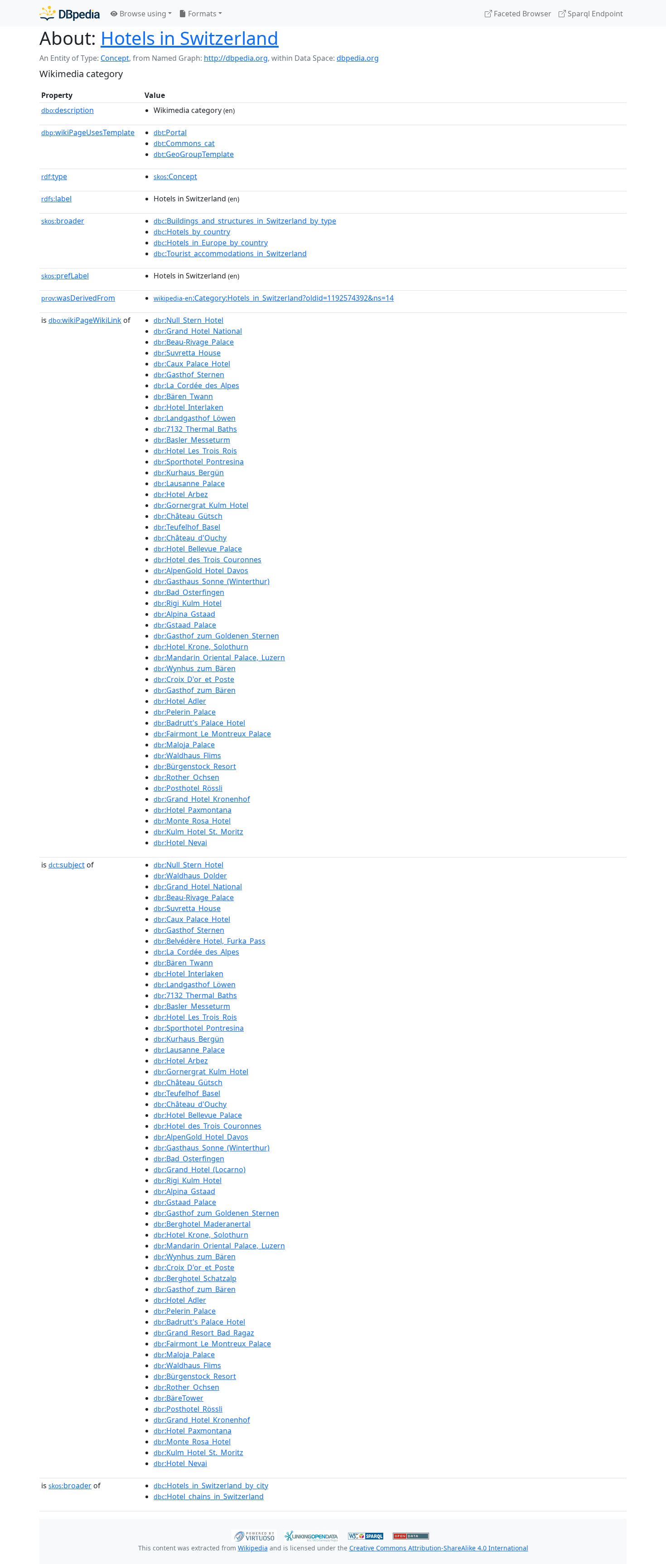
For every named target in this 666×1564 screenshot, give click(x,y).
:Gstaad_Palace (185, 625)
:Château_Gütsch (188, 516)
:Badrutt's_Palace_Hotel (199, 723)
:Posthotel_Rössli (188, 788)
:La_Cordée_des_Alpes (196, 385)
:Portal (170, 132)
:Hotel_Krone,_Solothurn (201, 647)
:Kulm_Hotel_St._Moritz (198, 832)
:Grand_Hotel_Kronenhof (202, 799)
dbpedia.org (358, 58)
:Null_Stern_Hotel (188, 320)
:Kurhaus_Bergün (189, 472)
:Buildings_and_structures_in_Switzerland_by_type (245, 221)
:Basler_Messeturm (192, 440)
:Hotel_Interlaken (188, 407)
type (54, 176)
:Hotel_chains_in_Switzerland (209, 1496)
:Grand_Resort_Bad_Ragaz (204, 1333)
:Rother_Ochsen (186, 777)
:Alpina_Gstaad (184, 614)
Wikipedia (253, 1548)
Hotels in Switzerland (190, 37)
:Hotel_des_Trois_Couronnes (207, 560)
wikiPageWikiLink (84, 320)
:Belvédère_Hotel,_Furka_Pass (209, 941)
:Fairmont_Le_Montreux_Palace (212, 734)
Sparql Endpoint (594, 14)
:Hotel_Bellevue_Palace (198, 549)
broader (62, 221)
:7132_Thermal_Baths (195, 429)
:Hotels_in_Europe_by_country (211, 243)
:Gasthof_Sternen (189, 375)
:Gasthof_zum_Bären (195, 690)
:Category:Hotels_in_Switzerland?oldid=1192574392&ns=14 (274, 298)
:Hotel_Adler (180, 701)
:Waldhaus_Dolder (190, 876)
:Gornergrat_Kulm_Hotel (201, 505)
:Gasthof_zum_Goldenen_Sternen (216, 636)
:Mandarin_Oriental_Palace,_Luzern (219, 658)
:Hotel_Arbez (181, 494)
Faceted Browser (521, 14)
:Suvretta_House (187, 353)
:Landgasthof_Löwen (195, 418)
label (56, 199)
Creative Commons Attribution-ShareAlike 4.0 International (438, 1548)
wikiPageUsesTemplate (88, 132)
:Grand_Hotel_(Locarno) (200, 1169)
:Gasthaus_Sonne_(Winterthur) (212, 581)
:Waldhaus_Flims (187, 755)
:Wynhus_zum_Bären (195, 668)
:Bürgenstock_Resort (195, 766)
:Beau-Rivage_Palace (194, 342)
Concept (115, 58)
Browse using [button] (142, 14)
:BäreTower (178, 1398)
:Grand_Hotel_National (198, 331)
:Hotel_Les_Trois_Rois (195, 451)
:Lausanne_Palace (189, 483)
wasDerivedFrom (78, 298)
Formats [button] (201, 14)
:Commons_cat (184, 143)
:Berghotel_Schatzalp (195, 1278)
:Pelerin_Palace (185, 712)
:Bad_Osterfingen (189, 592)
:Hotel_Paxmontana (193, 810)
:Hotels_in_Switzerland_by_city (211, 1486)
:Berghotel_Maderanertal (202, 1224)
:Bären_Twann (183, 396)
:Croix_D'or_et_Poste (194, 679)
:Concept (175, 176)
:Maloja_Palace (184, 745)
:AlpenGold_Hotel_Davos (201, 570)
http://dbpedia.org (236, 58)
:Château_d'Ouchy (190, 538)
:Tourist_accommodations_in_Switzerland (230, 253)
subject (66, 865)
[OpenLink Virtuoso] (254, 1535)
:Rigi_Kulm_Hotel (188, 603)
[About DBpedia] (69, 13)
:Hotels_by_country (192, 232)
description (67, 110)
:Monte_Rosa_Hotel (192, 821)
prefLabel (65, 276)
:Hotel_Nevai (180, 843)
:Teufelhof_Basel (187, 527)
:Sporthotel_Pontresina (199, 462)
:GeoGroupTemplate (194, 154)
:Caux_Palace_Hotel (192, 364)
